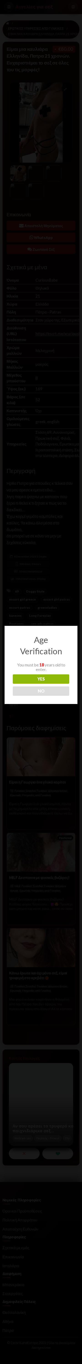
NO (41, 691)
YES (41, 678)
